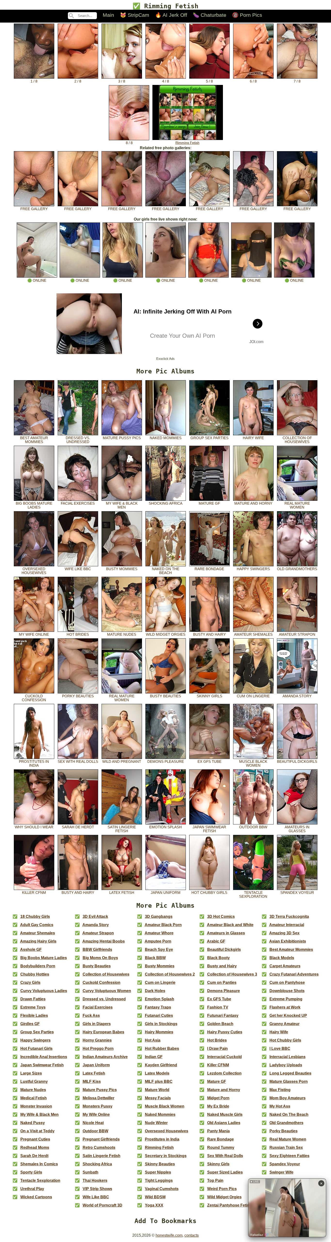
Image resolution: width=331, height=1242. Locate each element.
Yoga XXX (154, 1205)
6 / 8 (253, 81)
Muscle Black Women (253, 763)
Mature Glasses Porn (288, 1081)
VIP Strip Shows (97, 1189)
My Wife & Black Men (122, 505)
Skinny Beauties (160, 1164)
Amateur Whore (159, 933)
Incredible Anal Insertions (43, 1057)
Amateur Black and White (230, 925)
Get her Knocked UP (288, 1015)
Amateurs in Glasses (297, 829)
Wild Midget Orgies (165, 634)
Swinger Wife (281, 1172)
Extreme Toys (33, 1007)
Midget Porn (218, 1098)
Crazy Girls (30, 982)
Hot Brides (78, 634)
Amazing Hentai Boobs (103, 941)
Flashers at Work (284, 1007)
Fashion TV (217, 1007)
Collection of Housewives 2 (170, 974)
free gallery (34, 209)
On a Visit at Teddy (37, 1131)
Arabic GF (216, 941)
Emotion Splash (165, 827)
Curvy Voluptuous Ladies (43, 991)
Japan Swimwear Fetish (209, 829)
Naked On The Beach (165, 571)
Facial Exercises (78, 503)
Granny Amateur (284, 1024)
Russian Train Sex (286, 1147)
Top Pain (215, 1180)
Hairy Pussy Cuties (224, 1032)
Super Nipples (158, 1172)
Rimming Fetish (187, 143)
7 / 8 (297, 81)
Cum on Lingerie (253, 696)
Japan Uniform (166, 893)
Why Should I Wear (34, 827)
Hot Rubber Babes (162, 1048)
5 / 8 (209, 81)
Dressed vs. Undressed (78, 440)
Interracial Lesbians (287, 1057)
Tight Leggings (159, 1180)
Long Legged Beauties (290, 1073)
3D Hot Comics (221, 916)
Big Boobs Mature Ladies (34, 505)
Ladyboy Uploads (285, 1065)
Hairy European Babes (103, 1032)
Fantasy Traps (158, 1007)
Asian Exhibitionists (287, 941)
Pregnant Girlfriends (101, 1139)
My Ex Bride (218, 1106)
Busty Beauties (165, 696)
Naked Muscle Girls (225, 1114)
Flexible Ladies (34, 1015)
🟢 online (36, 280)
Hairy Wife (253, 438)
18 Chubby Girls (35, 916)
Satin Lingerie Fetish (122, 829)
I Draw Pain (217, 1048)
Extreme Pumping (285, 999)
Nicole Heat (93, 1123)
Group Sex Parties (209, 438)
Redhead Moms (34, 1147)
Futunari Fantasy (222, 1015)
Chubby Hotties (34, 974)
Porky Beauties (78, 696)
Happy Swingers (253, 569)
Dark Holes (155, 991)
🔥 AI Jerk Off (171, 15)
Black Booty (218, 958)
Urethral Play (32, 1189)
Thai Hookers (95, 1180)
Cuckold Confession (34, 698)
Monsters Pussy (97, 1106)
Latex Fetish (121, 893)
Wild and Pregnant (121, 762)
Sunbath (90, 1172)
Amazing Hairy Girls (38, 941)
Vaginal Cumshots (162, 1189)
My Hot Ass (279, 1106)
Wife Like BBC (78, 569)
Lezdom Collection (224, 1073)
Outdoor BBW (253, 827)
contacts (191, 1235)
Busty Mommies (121, 569)
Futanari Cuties (159, 1015)
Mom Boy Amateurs (287, 1098)
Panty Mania (218, 1131)
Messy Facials (158, 1098)
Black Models (281, 958)
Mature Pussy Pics (122, 438)
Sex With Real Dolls (78, 762)
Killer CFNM (34, 893)
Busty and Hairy (209, 634)
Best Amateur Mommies (34, 440)
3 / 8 (121, 81)
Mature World (157, 1090)
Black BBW (155, 958)
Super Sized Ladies (225, 1172)
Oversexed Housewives (34, 571)
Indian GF (154, 1057)
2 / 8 (77, 81)
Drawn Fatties (33, 999)
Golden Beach (220, 1024)
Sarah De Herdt (78, 827)
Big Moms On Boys (100, 958)
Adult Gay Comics (36, 925)
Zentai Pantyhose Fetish (229, 1205)
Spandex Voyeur (297, 893)
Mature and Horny (253, 503)
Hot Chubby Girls (209, 893)
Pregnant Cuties (35, 1139)
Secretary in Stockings (166, 1156)
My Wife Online (34, 634)
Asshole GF (31, 949)
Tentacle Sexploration (253, 894)
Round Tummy (220, 1147)
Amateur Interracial (286, 925)
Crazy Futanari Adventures (294, 974)
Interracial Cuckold (224, 1057)
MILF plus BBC (159, 1081)
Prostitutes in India (34, 763)
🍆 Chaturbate (209, 15)
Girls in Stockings (161, 1024)
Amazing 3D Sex (284, 933)
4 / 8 (165, 81)
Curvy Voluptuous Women (107, 991)
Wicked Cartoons (36, 1197)
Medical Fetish (33, 1098)
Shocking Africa (165, 503)
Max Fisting (280, 1090)
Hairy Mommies (159, 1032)
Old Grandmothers (297, 569)
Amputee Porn (158, 941)
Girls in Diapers (97, 1024)
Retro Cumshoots (99, 1147)
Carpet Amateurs (284, 966)
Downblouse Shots (287, 991)
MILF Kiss (92, 1081)
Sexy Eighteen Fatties (289, 1156)
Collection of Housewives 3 (232, 974)
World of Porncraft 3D (102, 1205)
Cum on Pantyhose (287, 982)
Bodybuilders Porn (37, 966)
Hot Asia (152, 1040)
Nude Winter (156, 1123)
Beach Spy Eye (159, 949)
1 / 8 (34, 81)
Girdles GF (30, 1024)
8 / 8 (129, 143)
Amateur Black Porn (163, 925)
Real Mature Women (297, 505)
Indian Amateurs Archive (105, 1057)
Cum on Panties (221, 982)
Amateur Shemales (253, 634)
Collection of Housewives (297, 440)
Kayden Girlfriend (161, 1065)
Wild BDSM (155, 1197)
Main (108, 15)
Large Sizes (31, 1073)
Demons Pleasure (165, 762)
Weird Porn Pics (222, 1189)
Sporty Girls (31, 1172)
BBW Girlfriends (97, 949)
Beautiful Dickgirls (297, 762)
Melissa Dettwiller (98, 1098)
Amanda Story (297, 696)
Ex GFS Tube (209, 762)
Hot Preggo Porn (98, 1048)
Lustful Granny (34, 1081)
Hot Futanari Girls (36, 1048)
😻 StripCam (134, 15)
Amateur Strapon (297, 634)
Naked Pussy (32, 1123)
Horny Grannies (97, 1040)
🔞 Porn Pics (247, 15)
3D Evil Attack (95, 916)
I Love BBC (279, 1048)
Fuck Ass (91, 1015)
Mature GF (209, 503)
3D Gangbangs (159, 916)
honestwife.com (169, 1235)
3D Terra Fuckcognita (289, 916)
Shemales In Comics (39, 1164)
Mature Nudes (121, 634)
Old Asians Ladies (223, 1123)
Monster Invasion (36, 1106)
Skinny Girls (209, 696)
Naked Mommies (165, 438)
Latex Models (157, 1073)
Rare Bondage (209, 569)
